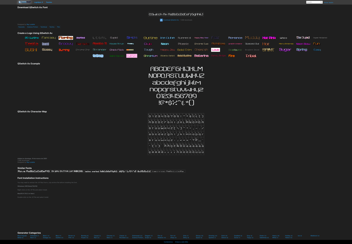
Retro (109, 237)
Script (148, 237)
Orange (47, 237)
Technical (43, 27)
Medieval (315, 236)
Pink (71, 237)
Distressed (137, 236)
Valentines (264, 237)
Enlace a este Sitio (181, 242)
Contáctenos (168, 242)
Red (96, 237)
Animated (34, 236)
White (275, 237)
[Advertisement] (8, 33)
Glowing (213, 236)
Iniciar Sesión (328, 2)
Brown (71, 236)
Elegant (149, 236)
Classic (122, 236)
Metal (20, 237)
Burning (85, 236)
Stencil (224, 237)
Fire (160, 236)
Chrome (111, 236)
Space (199, 237)
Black (46, 236)
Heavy (275, 236)
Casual (97, 236)
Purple (84, 237)
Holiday (289, 236)
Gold (224, 236)
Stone (237, 237)
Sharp (173, 237)
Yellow (288, 237)
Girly (185, 236)
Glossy (199, 236)
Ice (300, 236)
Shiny (186, 237)
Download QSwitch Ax (171, 20)
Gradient (238, 236)
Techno (51, 27)
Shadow (162, 237)
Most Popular (22, 236)
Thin (58, 27)
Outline (59, 237)
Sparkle (212, 237)
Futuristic (21, 27)
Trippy (250, 237)
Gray (249, 236)
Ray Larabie (31, 24)
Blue (58, 236)
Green (263, 236)
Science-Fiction (32, 27)
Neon (33, 237)
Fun (172, 236)
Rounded (123, 237)
